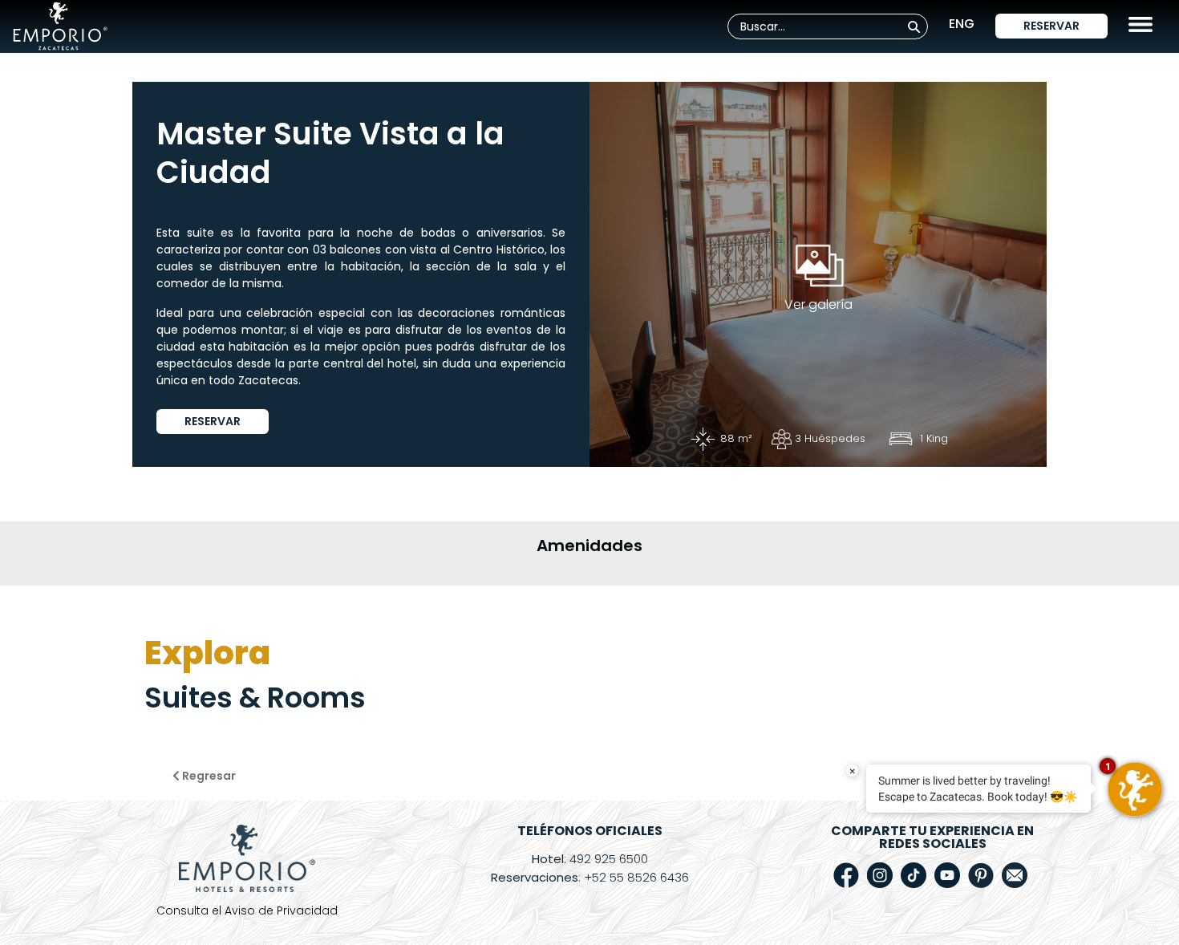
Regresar (208, 776)
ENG (961, 23)
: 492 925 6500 (590, 858)
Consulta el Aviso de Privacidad (247, 910)
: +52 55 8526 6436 (590, 877)
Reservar (1051, 26)
